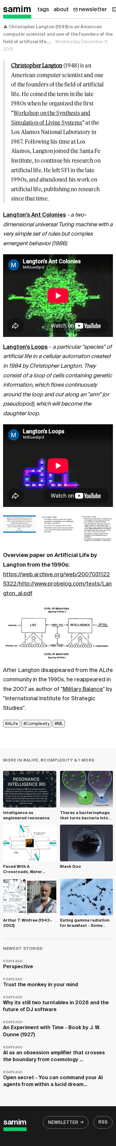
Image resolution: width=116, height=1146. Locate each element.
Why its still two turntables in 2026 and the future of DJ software (56, 1004)
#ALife (11, 724)
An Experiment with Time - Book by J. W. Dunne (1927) (51, 1029)
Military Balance (82, 689)
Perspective (18, 964)
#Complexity (36, 724)
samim (17, 9)
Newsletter (63, 1123)
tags (43, 9)
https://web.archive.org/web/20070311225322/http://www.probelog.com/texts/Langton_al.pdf (57, 584)
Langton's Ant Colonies (34, 215)
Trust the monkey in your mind (40, 982)
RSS (103, 1122)
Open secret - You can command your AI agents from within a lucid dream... (53, 1079)
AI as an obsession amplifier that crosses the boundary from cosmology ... (54, 1054)
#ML (58, 724)
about (61, 9)
